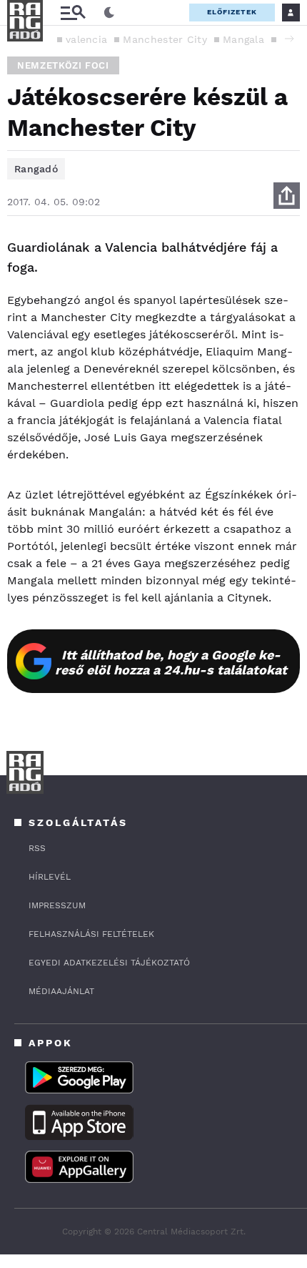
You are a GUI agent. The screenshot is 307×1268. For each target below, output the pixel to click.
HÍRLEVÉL (50, 877)
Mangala (243, 39)
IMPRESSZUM (57, 905)
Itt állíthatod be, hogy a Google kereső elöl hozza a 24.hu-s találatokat (171, 662)
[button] (289, 39)
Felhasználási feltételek (91, 934)
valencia (86, 39)
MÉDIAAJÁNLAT (61, 991)
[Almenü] (73, 12)
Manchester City (165, 39)
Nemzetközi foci (63, 65)
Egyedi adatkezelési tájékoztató (109, 963)
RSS (37, 848)
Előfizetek (232, 12)
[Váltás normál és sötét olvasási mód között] (109, 12)
